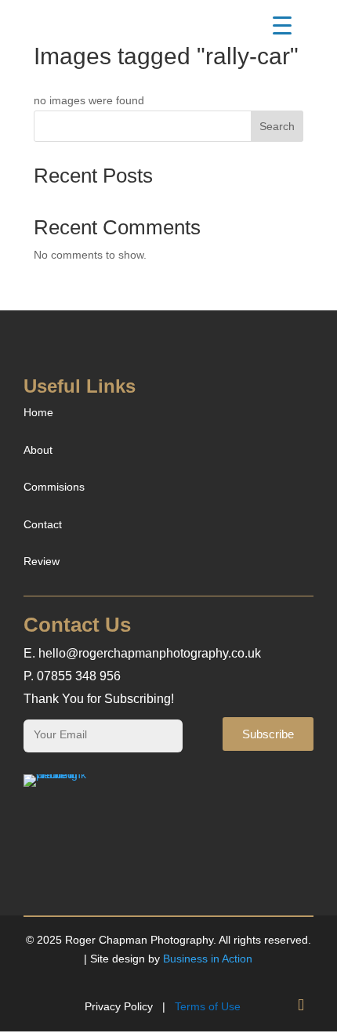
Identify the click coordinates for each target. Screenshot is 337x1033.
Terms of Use (208, 1006)
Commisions (54, 486)
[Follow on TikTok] (300, 1005)
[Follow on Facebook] (269, 1005)
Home (38, 412)
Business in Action (207, 958)
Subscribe (268, 734)
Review (42, 561)
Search (277, 126)
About (38, 450)
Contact (43, 524)
